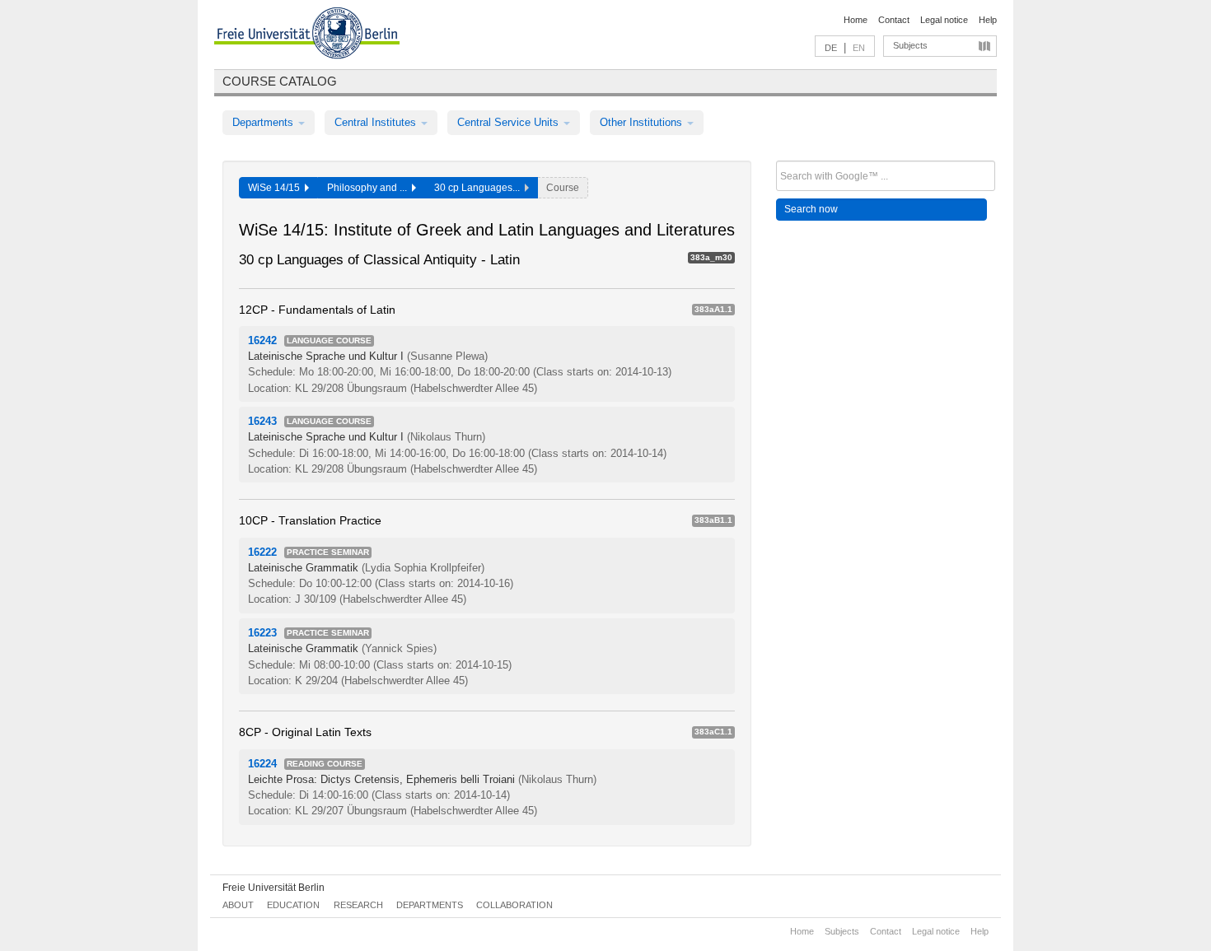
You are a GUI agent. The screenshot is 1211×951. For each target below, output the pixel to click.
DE (831, 48)
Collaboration (514, 905)
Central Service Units (509, 122)
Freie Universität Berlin (273, 887)
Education (293, 905)
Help (988, 20)
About (238, 905)
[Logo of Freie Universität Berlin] (307, 35)
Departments (264, 122)
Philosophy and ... (369, 188)
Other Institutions (642, 122)
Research (358, 905)
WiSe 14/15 (276, 188)
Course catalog (279, 81)
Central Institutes (376, 122)
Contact (893, 20)
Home (855, 20)
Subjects (910, 45)
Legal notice (944, 20)
